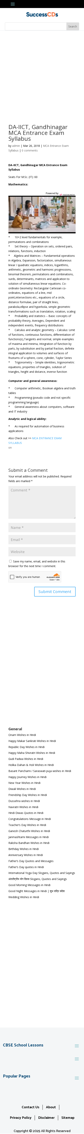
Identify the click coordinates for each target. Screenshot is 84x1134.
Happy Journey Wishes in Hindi (27, 777)
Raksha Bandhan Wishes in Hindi (28, 843)
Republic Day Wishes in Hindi (26, 747)
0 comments (30, 150)
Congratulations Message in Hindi (29, 819)
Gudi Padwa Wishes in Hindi (25, 759)
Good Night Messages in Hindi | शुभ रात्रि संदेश (36, 891)
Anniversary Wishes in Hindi (25, 855)
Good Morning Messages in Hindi (29, 885)
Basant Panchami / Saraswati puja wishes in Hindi (39, 771)
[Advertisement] (42, 74)
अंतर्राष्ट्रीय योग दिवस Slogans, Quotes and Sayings (37, 879)
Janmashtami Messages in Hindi (28, 837)
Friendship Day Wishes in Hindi (27, 795)
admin (16, 146)
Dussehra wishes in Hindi (24, 801)
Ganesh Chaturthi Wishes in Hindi (29, 831)
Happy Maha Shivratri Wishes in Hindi (31, 753)
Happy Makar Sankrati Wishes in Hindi (32, 741)
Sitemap (67, 1117)
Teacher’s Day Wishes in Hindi (27, 825)
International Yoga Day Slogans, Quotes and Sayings (41, 873)
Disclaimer (46, 1117)
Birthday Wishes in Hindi (23, 849)
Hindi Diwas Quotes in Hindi (26, 813)
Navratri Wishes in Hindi (23, 807)
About (51, 1107)
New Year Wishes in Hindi (24, 783)
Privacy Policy (20, 1117)
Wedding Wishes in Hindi (23, 897)
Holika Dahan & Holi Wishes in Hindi (31, 765)
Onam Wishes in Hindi (22, 735)
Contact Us (30, 1107)
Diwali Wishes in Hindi (22, 789)
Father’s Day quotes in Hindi (26, 867)
